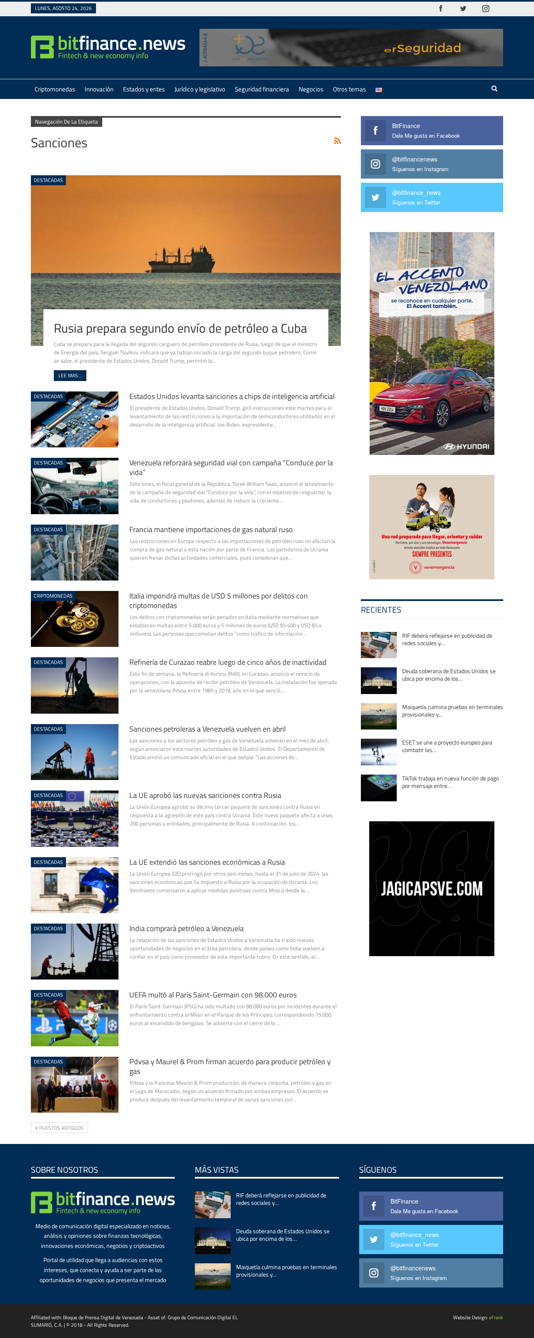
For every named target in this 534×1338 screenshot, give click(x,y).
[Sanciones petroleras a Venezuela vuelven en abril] (74, 752)
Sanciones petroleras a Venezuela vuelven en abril (207, 729)
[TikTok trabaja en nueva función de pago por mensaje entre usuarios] (379, 788)
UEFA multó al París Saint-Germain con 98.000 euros (213, 994)
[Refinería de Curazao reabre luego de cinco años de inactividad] (74, 685)
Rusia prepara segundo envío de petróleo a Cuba (180, 328)
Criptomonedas (55, 89)
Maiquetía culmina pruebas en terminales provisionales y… (452, 710)
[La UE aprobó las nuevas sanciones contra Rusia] (74, 818)
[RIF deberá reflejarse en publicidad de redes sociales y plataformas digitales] (379, 645)
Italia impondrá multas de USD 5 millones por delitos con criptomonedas (218, 600)
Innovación (99, 89)
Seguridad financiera (262, 89)
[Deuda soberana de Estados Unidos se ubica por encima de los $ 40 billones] (379, 680)
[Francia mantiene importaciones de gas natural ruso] (74, 553)
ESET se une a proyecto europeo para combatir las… (447, 746)
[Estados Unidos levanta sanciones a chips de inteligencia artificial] (74, 419)
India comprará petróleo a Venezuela (186, 928)
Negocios (311, 89)
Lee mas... (70, 375)
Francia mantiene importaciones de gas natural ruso (211, 529)
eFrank (496, 1317)
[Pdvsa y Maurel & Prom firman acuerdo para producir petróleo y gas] (74, 1085)
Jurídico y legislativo (199, 89)
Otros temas (349, 89)
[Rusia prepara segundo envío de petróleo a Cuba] (186, 260)
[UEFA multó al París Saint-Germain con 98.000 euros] (74, 1018)
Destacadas (48, 180)
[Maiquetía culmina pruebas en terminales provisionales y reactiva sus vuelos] (379, 716)
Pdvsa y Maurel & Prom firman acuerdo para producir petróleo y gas (230, 1066)
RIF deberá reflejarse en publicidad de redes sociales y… (447, 639)
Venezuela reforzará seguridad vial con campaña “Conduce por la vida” (231, 467)
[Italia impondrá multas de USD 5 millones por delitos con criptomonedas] (74, 619)
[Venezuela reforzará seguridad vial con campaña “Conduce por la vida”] (74, 486)
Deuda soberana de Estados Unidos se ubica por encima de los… (449, 674)
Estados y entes (144, 89)
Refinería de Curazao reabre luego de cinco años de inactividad (228, 662)
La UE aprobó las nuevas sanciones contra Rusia (205, 795)
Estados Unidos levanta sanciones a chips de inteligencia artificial (232, 396)
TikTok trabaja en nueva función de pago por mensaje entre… (450, 782)
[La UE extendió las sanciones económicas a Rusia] (74, 885)
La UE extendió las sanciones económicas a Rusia (207, 862)
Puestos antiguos (61, 1128)
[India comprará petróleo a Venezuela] (74, 952)
